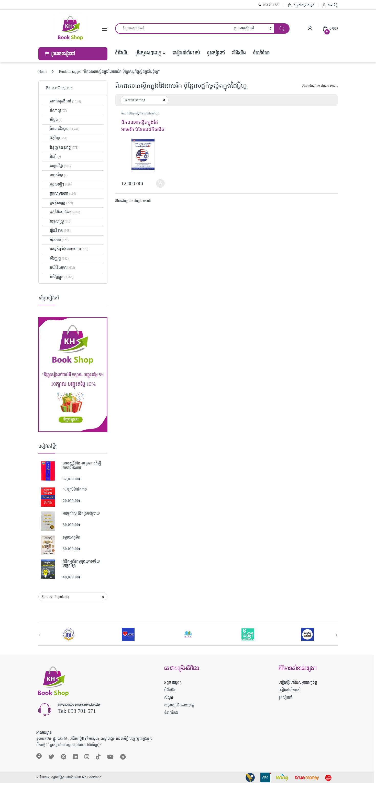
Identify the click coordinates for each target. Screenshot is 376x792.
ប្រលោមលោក (63, 193)
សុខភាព (59, 240)
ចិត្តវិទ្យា (58, 138)
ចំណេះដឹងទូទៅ (129, 113)
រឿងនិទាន (60, 230)
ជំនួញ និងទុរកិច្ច (149, 113)
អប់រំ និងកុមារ (62, 268)
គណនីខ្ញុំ (333, 5)
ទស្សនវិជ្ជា (60, 166)
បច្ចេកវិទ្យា (59, 175)
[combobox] (173, 28)
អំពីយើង (239, 53)
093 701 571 (271, 5)
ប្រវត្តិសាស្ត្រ (61, 203)
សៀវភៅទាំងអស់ (186, 53)
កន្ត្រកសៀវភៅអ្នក (304, 5)
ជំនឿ (55, 157)
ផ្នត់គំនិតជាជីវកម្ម (65, 212)
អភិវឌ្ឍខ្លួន (61, 277)
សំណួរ (168, 698)
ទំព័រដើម (121, 53)
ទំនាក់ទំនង (261, 53)
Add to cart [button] (160, 183)
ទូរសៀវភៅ (216, 53)
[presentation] (336, 635)
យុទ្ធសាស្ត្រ (60, 221)
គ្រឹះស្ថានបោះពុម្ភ (148, 53)
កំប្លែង (56, 120)
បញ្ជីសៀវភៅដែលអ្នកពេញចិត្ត (298, 682)
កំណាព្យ (58, 110)
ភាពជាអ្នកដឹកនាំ (65, 101)
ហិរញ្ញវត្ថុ (59, 258)
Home (42, 72)
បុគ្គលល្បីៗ (60, 184)
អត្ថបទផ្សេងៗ (173, 682)
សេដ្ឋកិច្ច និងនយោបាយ (69, 249)
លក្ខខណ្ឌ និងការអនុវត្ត (179, 705)
